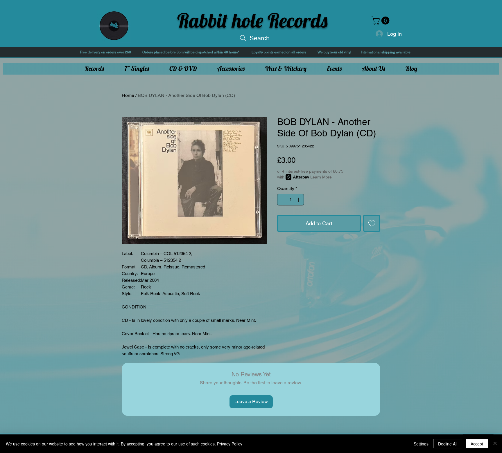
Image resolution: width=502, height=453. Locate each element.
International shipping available (385, 52)
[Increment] (299, 199)
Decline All (447, 444)
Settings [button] (421, 444)
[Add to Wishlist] (371, 223)
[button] (381, 21)
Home (128, 95)
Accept (477, 444)
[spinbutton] (290, 199)
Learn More (321, 177)
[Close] (495, 443)
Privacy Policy (229, 444)
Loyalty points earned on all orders (280, 52)
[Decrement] (282, 199)
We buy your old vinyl (334, 52)
